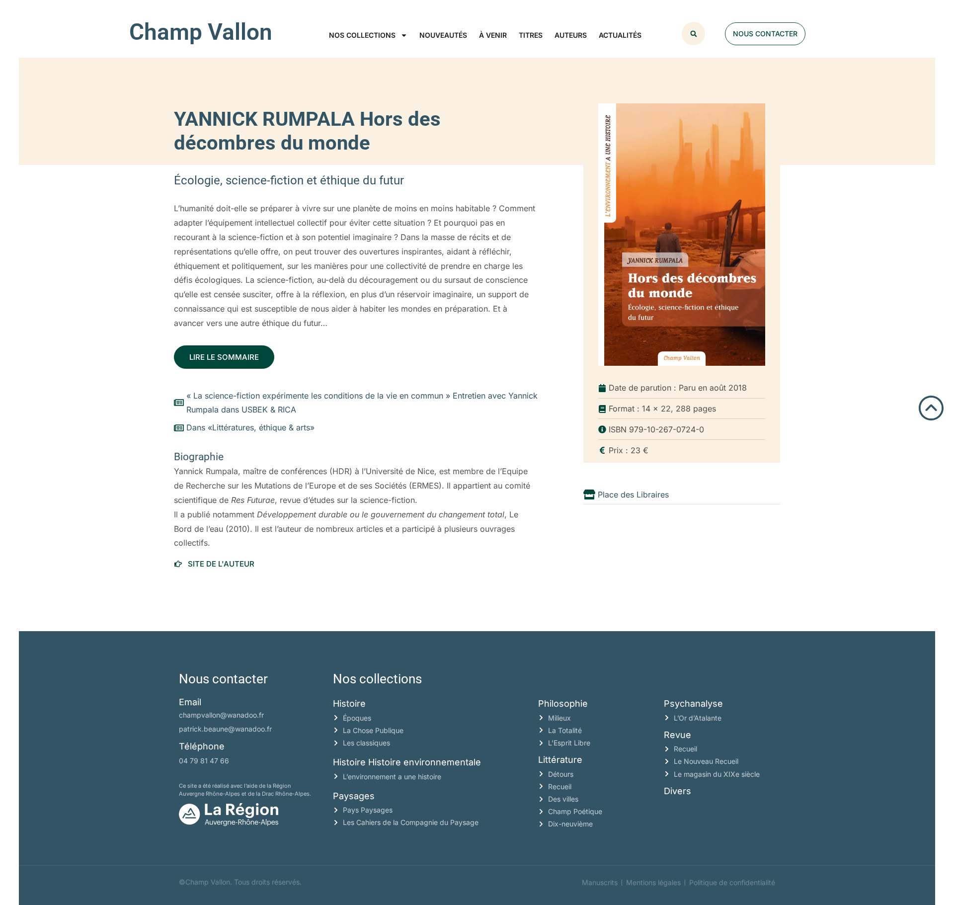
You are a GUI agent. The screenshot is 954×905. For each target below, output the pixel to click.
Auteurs (571, 35)
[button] (693, 33)
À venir (493, 35)
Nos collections (362, 35)
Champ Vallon (200, 31)
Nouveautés (443, 35)
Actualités (620, 35)
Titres (531, 35)
